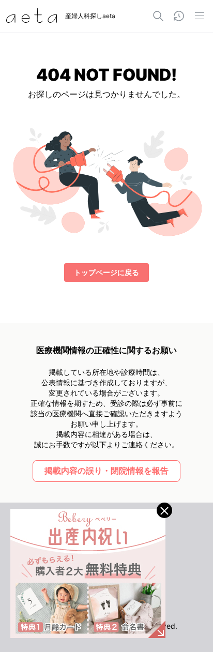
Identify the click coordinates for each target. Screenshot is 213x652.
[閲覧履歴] (179, 16)
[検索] (158, 16)
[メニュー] (199, 16)
